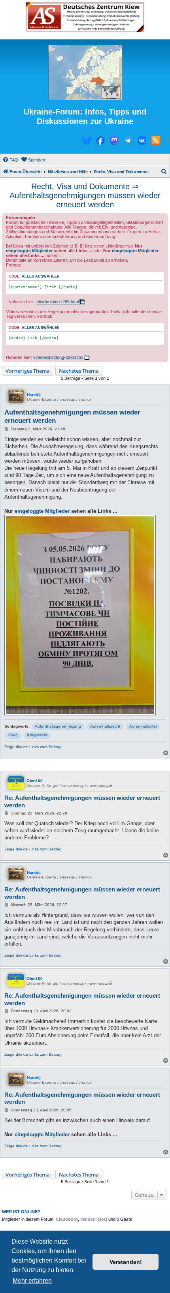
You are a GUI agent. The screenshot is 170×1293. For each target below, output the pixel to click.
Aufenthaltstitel (143, 726)
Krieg (13, 735)
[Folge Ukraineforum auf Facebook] (100, 142)
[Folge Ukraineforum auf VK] (142, 142)
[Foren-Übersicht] (85, 73)
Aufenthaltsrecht (105, 726)
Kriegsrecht (37, 735)
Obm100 (34, 781)
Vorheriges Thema (28, 370)
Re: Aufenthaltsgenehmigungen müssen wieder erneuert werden (82, 801)
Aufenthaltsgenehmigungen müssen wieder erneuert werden (85, 200)
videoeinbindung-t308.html (58, 357)
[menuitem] (10, 160)
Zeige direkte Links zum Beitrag (33, 747)
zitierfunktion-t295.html (57, 301)
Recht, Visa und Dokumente (80, 186)
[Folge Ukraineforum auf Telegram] (128, 142)
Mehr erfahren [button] (32, 1280)
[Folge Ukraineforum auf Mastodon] (114, 142)
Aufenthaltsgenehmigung (58, 726)
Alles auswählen (41, 276)
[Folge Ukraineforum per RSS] (155, 142)
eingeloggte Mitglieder (29, 250)
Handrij (34, 394)
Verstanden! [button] (126, 1262)
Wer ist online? (21, 1211)
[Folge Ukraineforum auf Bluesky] (86, 142)
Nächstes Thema (79, 370)
